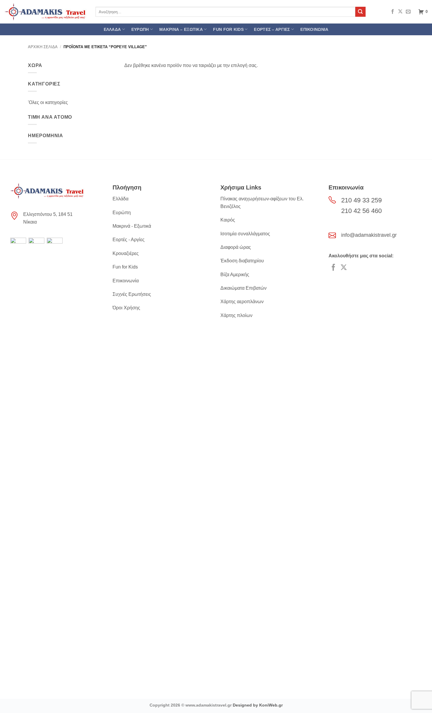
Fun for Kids (125, 266)
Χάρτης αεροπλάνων (242, 301)
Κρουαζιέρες (126, 253)
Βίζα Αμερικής (234, 274)
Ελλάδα (120, 198)
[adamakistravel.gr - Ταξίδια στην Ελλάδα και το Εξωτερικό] (45, 11)
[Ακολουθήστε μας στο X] (400, 11)
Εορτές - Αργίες (129, 239)
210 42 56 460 (361, 210)
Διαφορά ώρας (235, 247)
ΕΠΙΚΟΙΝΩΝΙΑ (314, 29)
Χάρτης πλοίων (236, 315)
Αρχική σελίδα (43, 47)
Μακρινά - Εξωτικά (132, 226)
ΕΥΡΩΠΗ (140, 29)
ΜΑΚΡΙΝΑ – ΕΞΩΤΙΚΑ (181, 29)
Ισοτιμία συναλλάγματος (245, 233)
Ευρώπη (122, 212)
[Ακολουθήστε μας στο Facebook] (392, 11)
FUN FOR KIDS (228, 29)
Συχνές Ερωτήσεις (132, 294)
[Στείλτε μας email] (408, 11)
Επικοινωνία (126, 280)
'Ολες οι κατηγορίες (48, 102)
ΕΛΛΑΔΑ (112, 29)
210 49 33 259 (361, 200)
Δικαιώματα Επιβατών (243, 288)
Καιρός (227, 219)
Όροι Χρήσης (126, 307)
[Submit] (360, 12)
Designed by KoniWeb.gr (258, 705)
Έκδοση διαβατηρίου (242, 260)
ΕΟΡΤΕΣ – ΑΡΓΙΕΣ (272, 29)
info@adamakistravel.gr (369, 235)
